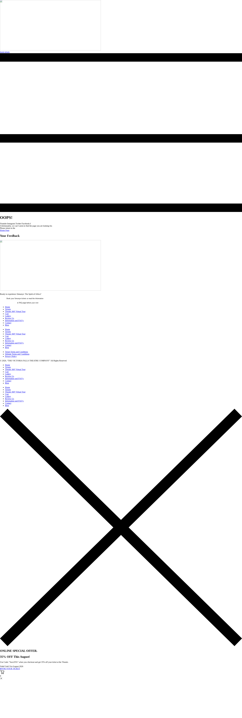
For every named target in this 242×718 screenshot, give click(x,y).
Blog (7, 325)
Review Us (9, 318)
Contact (8, 323)
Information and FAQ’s (14, 320)
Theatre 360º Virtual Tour (15, 311)
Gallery (8, 316)
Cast (7, 314)
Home (7, 307)
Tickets (8, 309)
